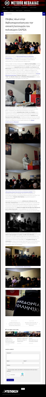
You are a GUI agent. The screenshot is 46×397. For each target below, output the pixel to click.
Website (8, 365)
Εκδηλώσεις (8, 13)
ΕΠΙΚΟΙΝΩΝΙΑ (27, 10)
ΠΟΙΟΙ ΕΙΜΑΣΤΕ (15, 7)
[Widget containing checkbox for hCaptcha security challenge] (16, 374)
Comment (9, 352)
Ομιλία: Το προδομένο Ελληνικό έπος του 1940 (23, 288)
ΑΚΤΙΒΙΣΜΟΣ (24, 7)
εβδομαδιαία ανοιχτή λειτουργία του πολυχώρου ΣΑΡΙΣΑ (19, 192)
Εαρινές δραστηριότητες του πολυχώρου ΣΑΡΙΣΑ (33, 340)
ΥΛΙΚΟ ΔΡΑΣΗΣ (19, 10)
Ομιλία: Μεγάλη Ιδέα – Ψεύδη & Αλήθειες (23, 266)
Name (8, 360)
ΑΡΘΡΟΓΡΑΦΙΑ (33, 7)
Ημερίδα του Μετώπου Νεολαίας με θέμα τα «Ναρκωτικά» (22, 340)
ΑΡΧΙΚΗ (8, 7)
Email (25, 360)
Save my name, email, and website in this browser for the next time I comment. (22, 370)
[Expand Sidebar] (2, 14)
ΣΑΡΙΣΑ (11, 10)
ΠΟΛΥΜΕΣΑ (4, 10)
